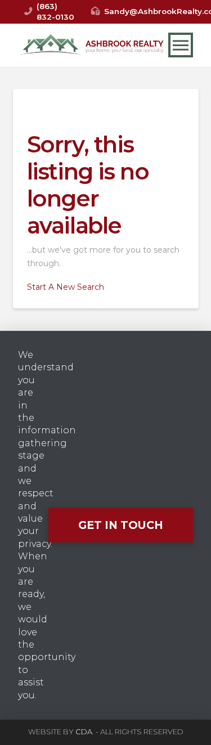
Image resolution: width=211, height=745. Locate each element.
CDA (83, 732)
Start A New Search (65, 287)
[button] (180, 45)
